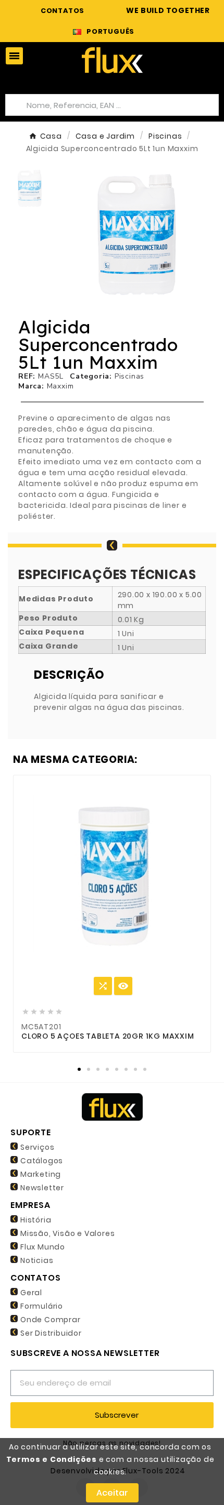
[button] (74, 235)
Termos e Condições (51, 1459)
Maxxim (60, 386)
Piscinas (129, 376)
